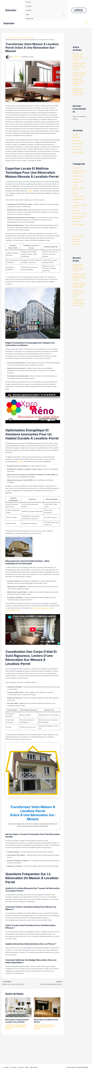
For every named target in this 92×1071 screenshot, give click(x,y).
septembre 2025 (78, 152)
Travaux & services (78, 224)
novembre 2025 (77, 146)
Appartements (77, 168)
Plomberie (76, 202)
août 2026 (76, 134)
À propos (29, 6)
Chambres (76, 179)
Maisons (75, 193)
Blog (27, 14)
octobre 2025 (77, 149)
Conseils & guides (78, 182)
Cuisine (75, 185)
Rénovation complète (79, 213)
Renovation (76, 210)
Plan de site (29, 18)
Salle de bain (76, 221)
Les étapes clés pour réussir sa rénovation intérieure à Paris (79, 74)
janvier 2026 (76, 140)
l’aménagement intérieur (12, 610)
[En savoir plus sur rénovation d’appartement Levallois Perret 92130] (18, 1007)
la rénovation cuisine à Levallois (42, 608)
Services (28, 10)
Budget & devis (77, 176)
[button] (79, 10)
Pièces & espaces (78, 196)
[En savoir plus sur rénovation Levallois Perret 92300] (47, 1007)
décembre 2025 (78, 143)
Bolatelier (10, 10)
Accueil (28, 2)
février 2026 (76, 137)
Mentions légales (78, 236)
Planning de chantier (79, 199)
